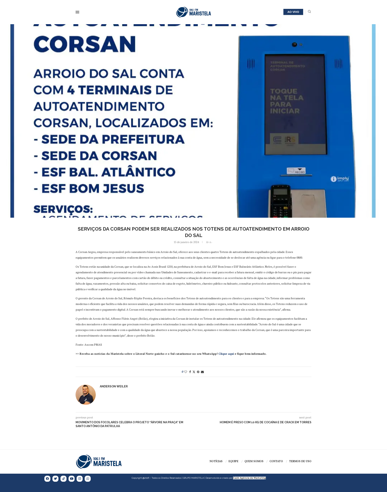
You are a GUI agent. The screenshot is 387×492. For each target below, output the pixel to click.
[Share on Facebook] (190, 372)
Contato (276, 461)
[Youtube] (72, 479)
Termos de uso (300, 461)
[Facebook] (47, 479)
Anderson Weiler (114, 386)
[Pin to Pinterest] (198, 372)
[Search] (309, 12)
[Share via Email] (202, 372)
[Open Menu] (77, 12)
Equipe (233, 461)
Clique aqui (226, 354)
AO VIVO (293, 12)
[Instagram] (80, 479)
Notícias (216, 461)
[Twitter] (55, 479)
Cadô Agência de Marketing (249, 478)
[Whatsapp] (88, 479)
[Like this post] (185, 372)
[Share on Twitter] (193, 372)
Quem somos (253, 461)
